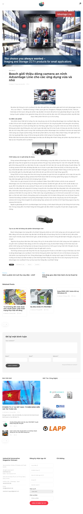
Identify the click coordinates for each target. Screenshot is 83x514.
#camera (37, 264)
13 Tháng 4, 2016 (66, 296)
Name (7, 356)
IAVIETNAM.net (7, 471)
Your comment (10, 340)
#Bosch (29, 264)
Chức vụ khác (33, 495)
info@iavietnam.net (8, 488)
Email (31, 356)
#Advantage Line (20, 264)
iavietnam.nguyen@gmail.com (11, 491)
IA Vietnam (11, 84)
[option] (14, 302)
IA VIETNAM (5, 412)
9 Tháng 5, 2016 (12, 313)
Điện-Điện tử (12, 70)
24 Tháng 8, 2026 (12, 412)
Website (55, 356)
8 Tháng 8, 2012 (39, 309)
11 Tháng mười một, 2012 (19, 84)
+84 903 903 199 (7, 483)
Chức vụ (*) (33, 488)
